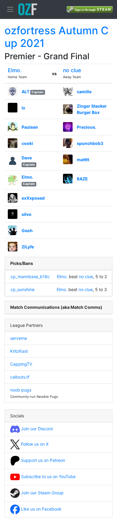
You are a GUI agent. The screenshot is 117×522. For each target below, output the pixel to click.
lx (23, 107)
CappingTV (21, 364)
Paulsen (30, 127)
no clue (72, 70)
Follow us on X (34, 444)
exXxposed (33, 198)
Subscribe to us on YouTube (48, 476)
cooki (27, 143)
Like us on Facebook (41, 508)
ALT (25, 91)
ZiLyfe (28, 246)
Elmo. (15, 70)
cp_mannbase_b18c (30, 276)
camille (84, 91)
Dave (27, 157)
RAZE (82, 178)
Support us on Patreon (42, 460)
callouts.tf (19, 376)
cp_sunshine (22, 289)
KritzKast (19, 351)
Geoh (27, 230)
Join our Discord (36, 428)
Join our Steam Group (42, 492)
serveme (18, 338)
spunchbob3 (90, 143)
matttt (83, 159)
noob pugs (20, 389)
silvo (27, 214)
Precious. (86, 127)
